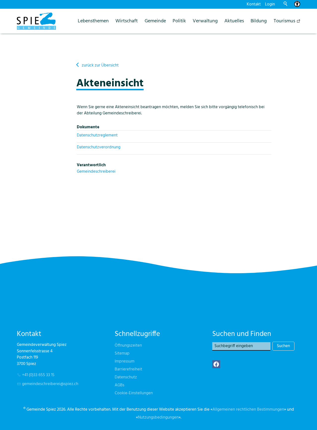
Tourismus (284, 21)
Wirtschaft (126, 21)
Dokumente (88, 127)
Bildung (259, 21)
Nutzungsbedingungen (158, 417)
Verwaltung (205, 21)
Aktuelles (234, 21)
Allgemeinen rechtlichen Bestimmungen (248, 409)
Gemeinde (155, 21)
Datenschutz (126, 377)
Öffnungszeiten (128, 345)
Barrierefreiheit (128, 369)
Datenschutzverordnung (98, 147)
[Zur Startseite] (36, 21)
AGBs (119, 385)
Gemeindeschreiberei (96, 171)
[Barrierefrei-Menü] (297, 4)
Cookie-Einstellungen (134, 393)
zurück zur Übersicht (100, 65)
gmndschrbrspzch (50, 384)
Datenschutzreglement (97, 135)
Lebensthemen (93, 21)
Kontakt (254, 4)
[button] (216, 364)
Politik (179, 21)
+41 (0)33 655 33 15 (38, 375)
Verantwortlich (91, 165)
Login (270, 4)
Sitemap (122, 353)
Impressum (124, 361)
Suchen (283, 346)
